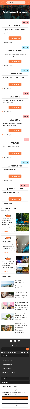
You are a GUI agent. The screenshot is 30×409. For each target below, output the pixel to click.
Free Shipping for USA (9, 169)
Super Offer (25, 70)
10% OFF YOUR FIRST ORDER (11, 146)
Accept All (15, 398)
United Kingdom (8, 42)
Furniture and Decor (7, 364)
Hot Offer (25, 22)
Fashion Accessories (7, 360)
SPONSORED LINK (5, 211)
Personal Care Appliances (8, 372)
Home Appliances (6, 368)
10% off (26, 140)
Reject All (15, 406)
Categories (5, 356)
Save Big (25, 93)
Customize (15, 402)
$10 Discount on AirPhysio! (11, 192)
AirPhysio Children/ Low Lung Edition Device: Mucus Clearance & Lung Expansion (14, 31)
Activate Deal (16, 38)
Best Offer (25, 47)
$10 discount (24, 185)
